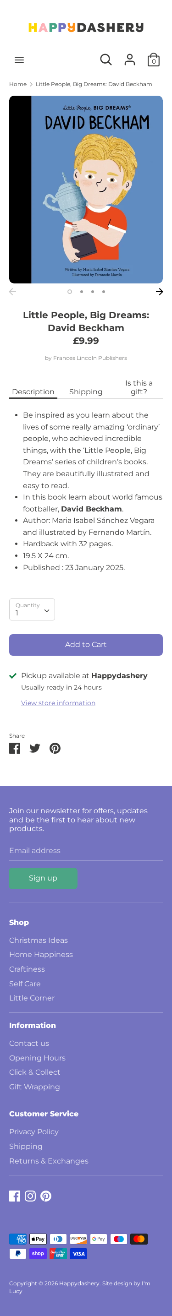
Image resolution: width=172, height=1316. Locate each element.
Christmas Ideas (38, 940)
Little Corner (32, 998)
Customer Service (43, 1113)
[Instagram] (30, 1195)
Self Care (25, 983)
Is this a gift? (139, 387)
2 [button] (81, 291)
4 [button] (103, 291)
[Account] (130, 56)
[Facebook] (14, 1195)
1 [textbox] (17, 613)
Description (33, 391)
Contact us (29, 1043)
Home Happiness (41, 954)
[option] (86, 189)
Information (32, 1025)
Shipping (86, 391)
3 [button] (92, 291)
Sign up (43, 878)
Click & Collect (35, 1072)
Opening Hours (37, 1058)
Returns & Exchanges (49, 1161)
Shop (19, 922)
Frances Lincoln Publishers (90, 357)
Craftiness (27, 969)
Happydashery (79, 1283)
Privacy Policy (34, 1131)
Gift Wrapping (34, 1086)
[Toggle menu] (19, 59)
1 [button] (69, 291)
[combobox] (32, 609)
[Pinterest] (45, 1195)
